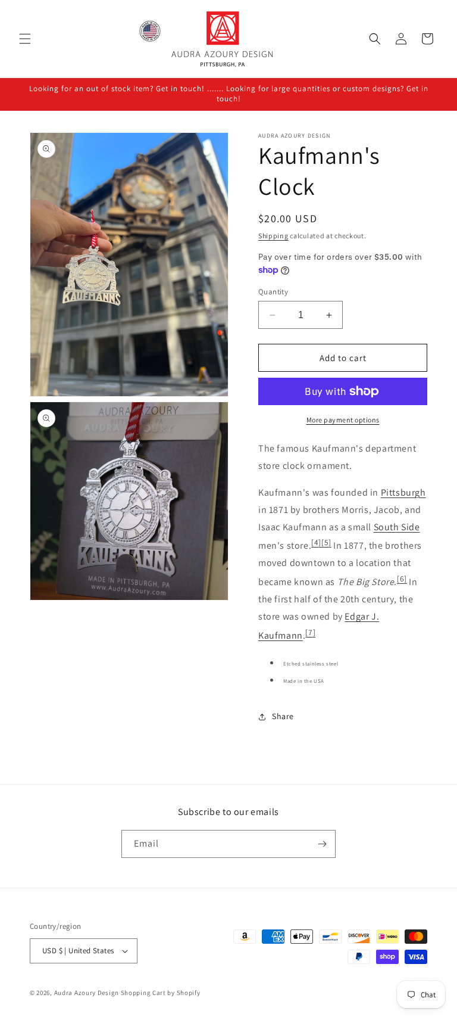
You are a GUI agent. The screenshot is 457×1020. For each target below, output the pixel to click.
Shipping (273, 235)
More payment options (343, 419)
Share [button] (283, 716)
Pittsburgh (403, 492)
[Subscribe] (322, 844)
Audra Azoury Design (86, 992)
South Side (397, 527)
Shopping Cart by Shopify (161, 992)
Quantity (273, 292)
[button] (25, 39)
